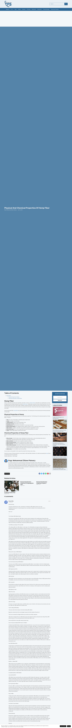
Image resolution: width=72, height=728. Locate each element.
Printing (28, 9)
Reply (49, 501)
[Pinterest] (48, 473)
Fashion (7, 9)
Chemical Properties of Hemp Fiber (15, 398)
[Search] (66, 4)
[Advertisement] (36, 18)
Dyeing (23, 9)
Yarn (16, 9)
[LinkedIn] (43, 473)
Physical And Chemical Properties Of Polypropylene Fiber (27, 483)
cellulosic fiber (32, 402)
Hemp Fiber (8, 395)
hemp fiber (16, 410)
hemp (47, 453)
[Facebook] (39, 473)
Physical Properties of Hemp (14, 397)
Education (39, 9)
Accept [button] (69, 726)
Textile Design (46, 9)
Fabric (19, 9)
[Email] (50, 473)
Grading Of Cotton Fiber (9, 492)
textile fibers (25, 404)
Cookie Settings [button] (63, 726)
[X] (41, 473)
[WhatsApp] (46, 473)
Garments (34, 9)
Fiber (12, 9)
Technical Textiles (55, 9)
